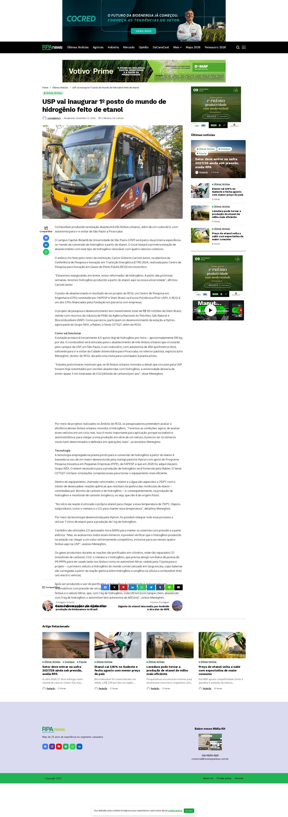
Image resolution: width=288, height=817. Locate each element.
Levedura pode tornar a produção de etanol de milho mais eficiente (226, 214)
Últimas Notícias (60, 87)
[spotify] (66, 780)
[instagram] (52, 780)
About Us (208, 812)
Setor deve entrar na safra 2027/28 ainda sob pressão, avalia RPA (217, 163)
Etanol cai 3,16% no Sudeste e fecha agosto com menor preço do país (227, 191)
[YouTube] (59, 780)
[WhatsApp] (73, 780)
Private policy (224, 812)
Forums (239, 812)
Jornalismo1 (53, 118)
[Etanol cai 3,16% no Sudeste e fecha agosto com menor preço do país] (200, 190)
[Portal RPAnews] (52, 47)
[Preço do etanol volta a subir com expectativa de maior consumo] (200, 235)
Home (45, 87)
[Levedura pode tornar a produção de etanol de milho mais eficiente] (200, 212)
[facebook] (45, 780)
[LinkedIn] (79, 780)
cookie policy (175, 810)
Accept (189, 811)
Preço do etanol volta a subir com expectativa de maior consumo (227, 236)
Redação (203, 172)
